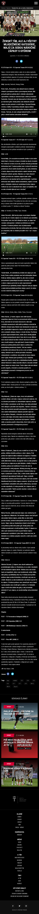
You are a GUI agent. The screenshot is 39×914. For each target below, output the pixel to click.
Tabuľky (19, 863)
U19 (26, 683)
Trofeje (19, 871)
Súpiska (19, 865)
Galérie (19, 845)
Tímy (19, 824)
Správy (9, 8)
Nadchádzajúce (19, 857)
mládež (15, 680)
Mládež (19, 883)
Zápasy (19, 822)
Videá (19, 842)
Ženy (19, 881)
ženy (8, 680)
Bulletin (19, 850)
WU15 (32, 683)
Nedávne (19, 860)
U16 (8, 683)
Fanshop (19, 835)
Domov (3, 8)
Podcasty (19, 847)
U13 (22, 680)
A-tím (19, 878)
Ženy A (15, 686)
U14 (28, 680)
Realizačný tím (19, 868)
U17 (14, 683)
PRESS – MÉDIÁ (19, 827)
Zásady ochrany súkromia (19, 893)
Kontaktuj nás (19, 891)
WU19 (8, 686)
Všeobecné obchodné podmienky (19, 896)
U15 (34, 680)
